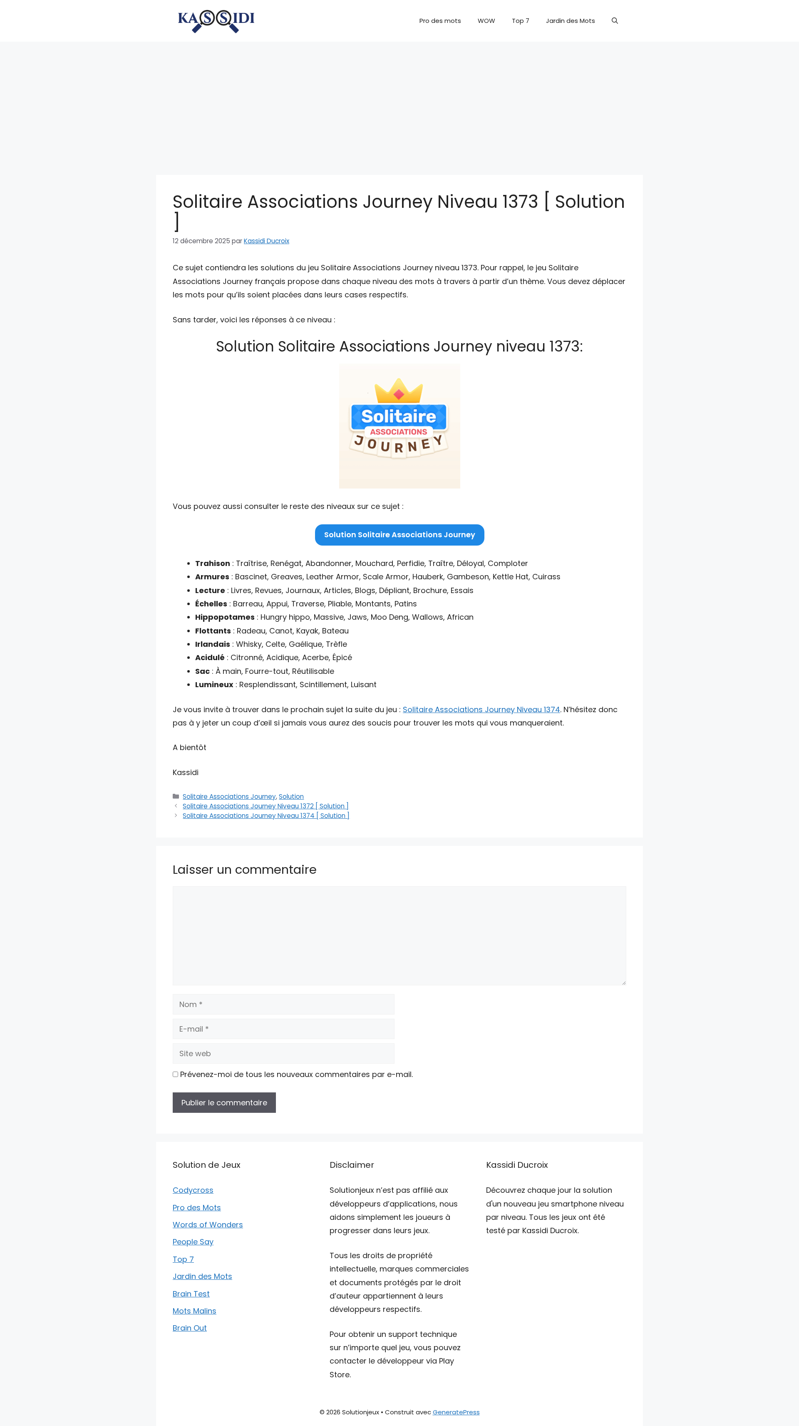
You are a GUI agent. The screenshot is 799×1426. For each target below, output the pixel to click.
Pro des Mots (197, 1207)
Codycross (193, 1190)
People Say (193, 1242)
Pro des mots (440, 20)
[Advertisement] (399, 104)
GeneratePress (456, 1412)
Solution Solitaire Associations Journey (399, 534)
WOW (486, 20)
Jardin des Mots (570, 20)
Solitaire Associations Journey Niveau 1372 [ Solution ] (266, 806)
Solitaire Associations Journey (229, 796)
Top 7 (520, 20)
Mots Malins (194, 1311)
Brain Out (190, 1328)
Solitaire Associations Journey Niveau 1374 (481, 709)
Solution (291, 796)
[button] (614, 20)
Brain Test (191, 1294)
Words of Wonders (208, 1224)
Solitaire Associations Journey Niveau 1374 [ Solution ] (266, 815)
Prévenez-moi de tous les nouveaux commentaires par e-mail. (296, 1074)
